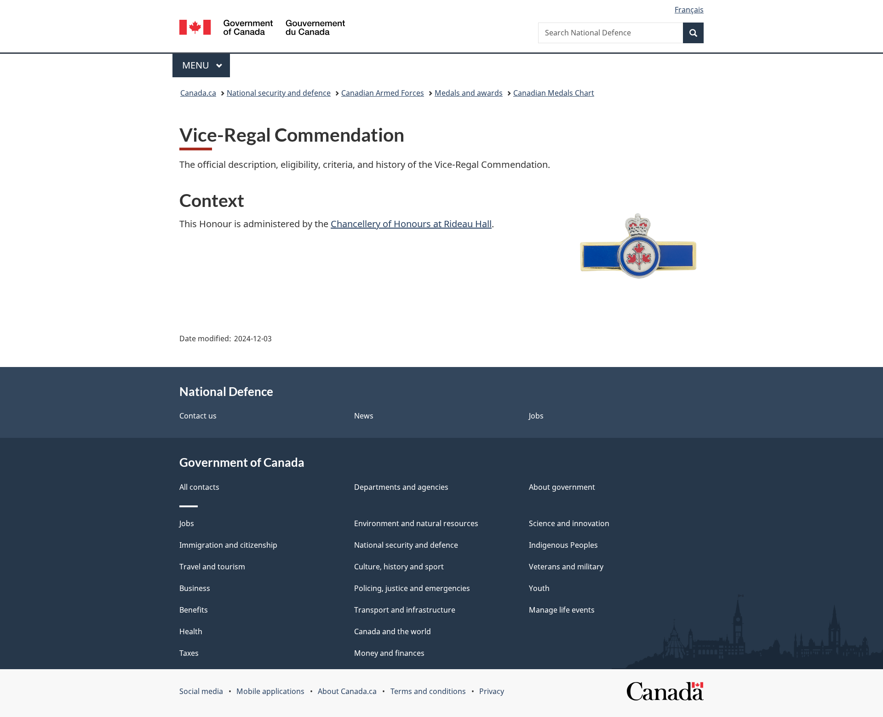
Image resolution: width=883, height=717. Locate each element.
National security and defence (279, 93)
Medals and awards (469, 93)
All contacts (199, 487)
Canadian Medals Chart (553, 93)
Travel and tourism (212, 567)
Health (190, 631)
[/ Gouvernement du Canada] (262, 29)
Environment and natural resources (416, 523)
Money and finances (389, 653)
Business (194, 588)
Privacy (491, 691)
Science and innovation (569, 523)
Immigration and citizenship (228, 545)
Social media (201, 691)
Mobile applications (270, 691)
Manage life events (562, 610)
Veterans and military (566, 567)
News (363, 416)
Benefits (193, 610)
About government (562, 487)
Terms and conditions (428, 691)
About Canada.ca (347, 691)
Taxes (189, 653)
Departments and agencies (401, 487)
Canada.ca (198, 93)
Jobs (536, 416)
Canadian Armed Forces (382, 93)
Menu (197, 65)
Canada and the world (392, 631)
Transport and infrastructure (404, 610)
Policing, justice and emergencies (412, 588)
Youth (539, 588)
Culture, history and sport (399, 567)
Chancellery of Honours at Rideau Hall (411, 224)
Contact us (198, 416)
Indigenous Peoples (563, 545)
